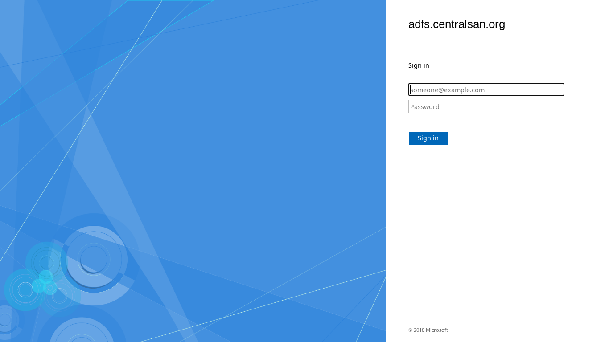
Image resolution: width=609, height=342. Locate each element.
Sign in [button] (428, 138)
